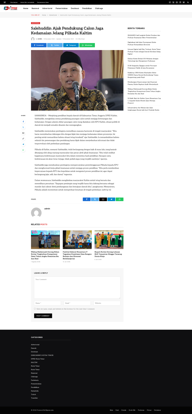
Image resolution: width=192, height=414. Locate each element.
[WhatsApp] (23, 150)
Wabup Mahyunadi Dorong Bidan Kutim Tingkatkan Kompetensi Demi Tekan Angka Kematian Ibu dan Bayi (45, 255)
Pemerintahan (62, 8)
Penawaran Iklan (43, 2)
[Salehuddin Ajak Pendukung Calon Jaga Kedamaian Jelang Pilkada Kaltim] (77, 80)
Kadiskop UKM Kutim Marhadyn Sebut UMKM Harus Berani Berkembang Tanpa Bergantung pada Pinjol (143, 75)
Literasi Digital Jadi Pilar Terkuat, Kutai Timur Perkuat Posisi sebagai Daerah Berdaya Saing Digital (144, 51)
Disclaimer (14, 2)
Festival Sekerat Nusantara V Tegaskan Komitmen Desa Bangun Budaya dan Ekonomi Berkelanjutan (77, 255)
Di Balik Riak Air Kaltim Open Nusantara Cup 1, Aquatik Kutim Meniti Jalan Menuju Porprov (144, 100)
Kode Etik (132, 410)
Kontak (123, 410)
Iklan (111, 410)
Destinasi (75, 8)
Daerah (33, 348)
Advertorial (47, 8)
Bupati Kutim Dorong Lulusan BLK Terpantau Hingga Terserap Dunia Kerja (108, 254)
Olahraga (99, 8)
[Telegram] (23, 144)
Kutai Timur (35, 366)
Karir (117, 410)
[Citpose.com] (10, 8)
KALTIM (34, 362)
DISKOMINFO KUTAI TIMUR (42, 355)
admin (40, 39)
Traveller (34, 398)
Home (25, 8)
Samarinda (34, 391)
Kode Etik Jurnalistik (27, 2)
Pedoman (141, 410)
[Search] (188, 2)
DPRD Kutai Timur (37, 359)
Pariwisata (34, 380)
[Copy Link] (23, 138)
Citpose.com (49, 410)
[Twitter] (23, 127)
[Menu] (5, 2)
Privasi (149, 410)
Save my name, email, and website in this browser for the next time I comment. (66, 309)
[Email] (23, 133)
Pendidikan (87, 8)
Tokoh (33, 394)
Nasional (35, 8)
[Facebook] (23, 121)
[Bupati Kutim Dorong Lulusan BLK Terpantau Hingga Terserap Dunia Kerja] (109, 239)
